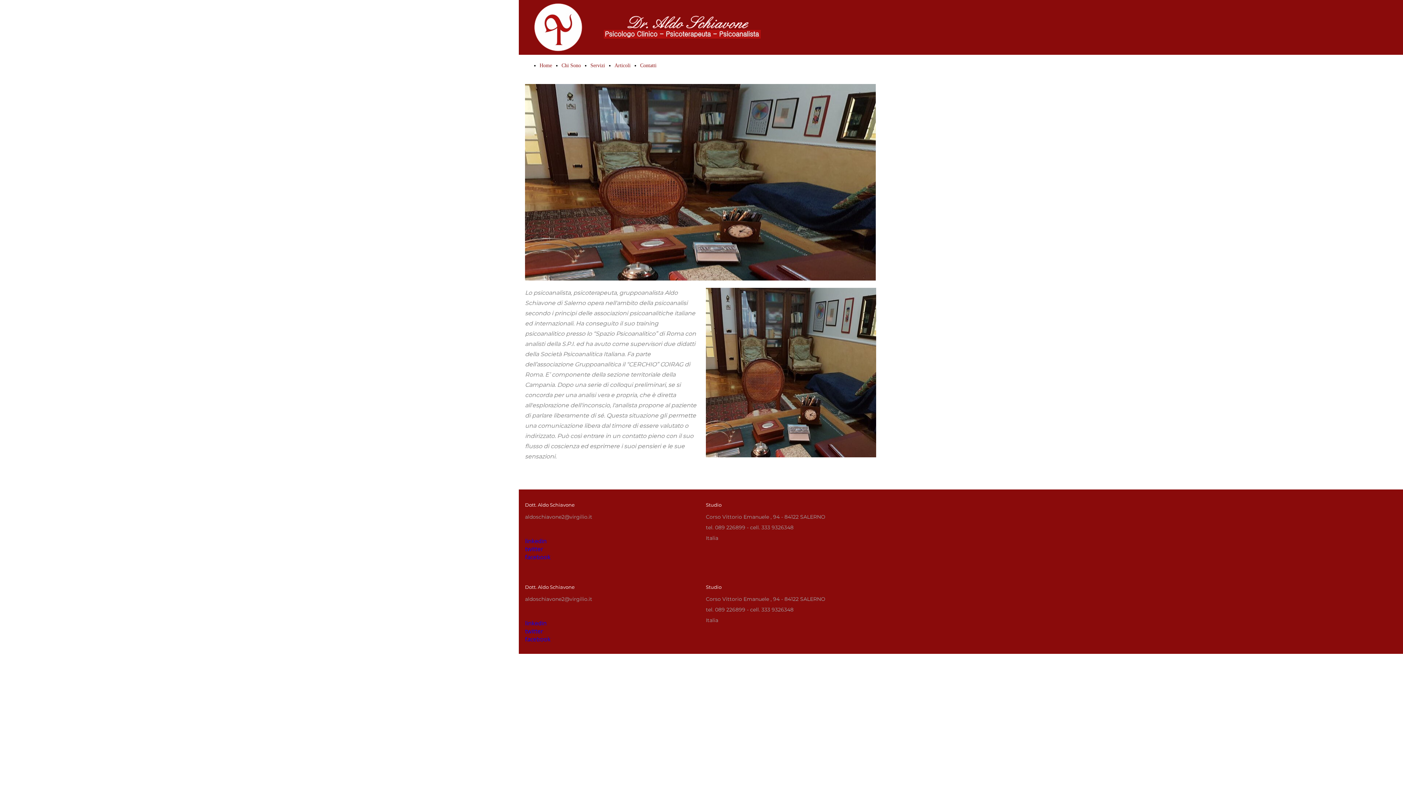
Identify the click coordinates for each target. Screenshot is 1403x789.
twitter (534, 631)
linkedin (536, 623)
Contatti (648, 65)
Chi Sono (571, 65)
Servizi (597, 65)
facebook (538, 639)
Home (546, 65)
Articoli (623, 65)
